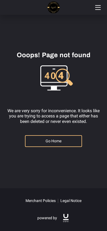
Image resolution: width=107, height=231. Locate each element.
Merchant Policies (41, 200)
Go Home (54, 141)
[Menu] (97, 7)
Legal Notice (70, 200)
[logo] (66, 218)
